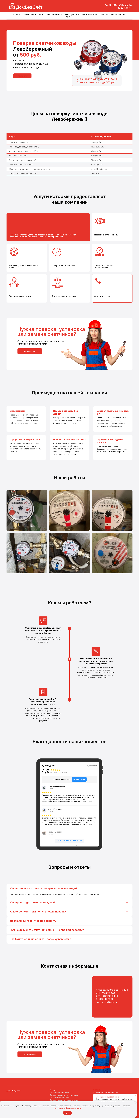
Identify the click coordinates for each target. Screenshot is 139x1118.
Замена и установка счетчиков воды (64, 1095)
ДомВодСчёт (14, 1090)
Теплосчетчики (54, 15)
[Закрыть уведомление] (135, 1103)
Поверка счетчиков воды (59, 1092)
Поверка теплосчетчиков (60, 1097)
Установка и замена (33, 15)
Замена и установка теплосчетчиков (64, 1100)
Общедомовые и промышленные (81, 15)
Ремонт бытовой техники (113, 15)
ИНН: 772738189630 (105, 993)
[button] (22, 75)
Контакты (70, 17)
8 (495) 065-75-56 (120, 4)
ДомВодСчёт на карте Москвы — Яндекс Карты (69, 845)
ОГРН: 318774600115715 (107, 996)
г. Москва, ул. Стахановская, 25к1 (112, 990)
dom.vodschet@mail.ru (106, 1002)
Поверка (16, 15)
